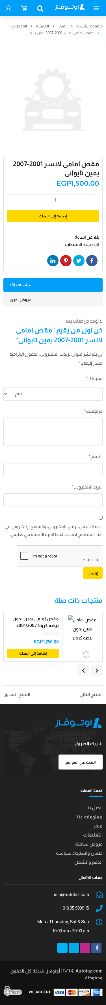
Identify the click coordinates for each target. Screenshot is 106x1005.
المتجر (62, 26)
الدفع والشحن (88, 862)
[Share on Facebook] (92, 260)
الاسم (96, 456)
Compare (86, 654)
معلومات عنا (90, 816)
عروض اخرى (20, 299)
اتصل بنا (94, 807)
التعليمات (93, 835)
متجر (98, 826)
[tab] (53, 285)
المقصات (19, 26)
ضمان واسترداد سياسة (79, 853)
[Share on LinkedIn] (53, 260)
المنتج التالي (91, 694)
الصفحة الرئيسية (89, 26)
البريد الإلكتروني (87, 487)
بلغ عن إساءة (87, 237)
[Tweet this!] (79, 260)
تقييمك (94, 378)
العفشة (42, 26)
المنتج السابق (16, 694)
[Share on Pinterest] (66, 260)
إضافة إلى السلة (53, 216)
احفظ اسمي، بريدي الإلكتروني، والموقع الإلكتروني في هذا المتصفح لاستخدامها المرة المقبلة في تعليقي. (54, 530)
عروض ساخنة (89, 844)
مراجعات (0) (20, 285)
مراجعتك (93, 411)
